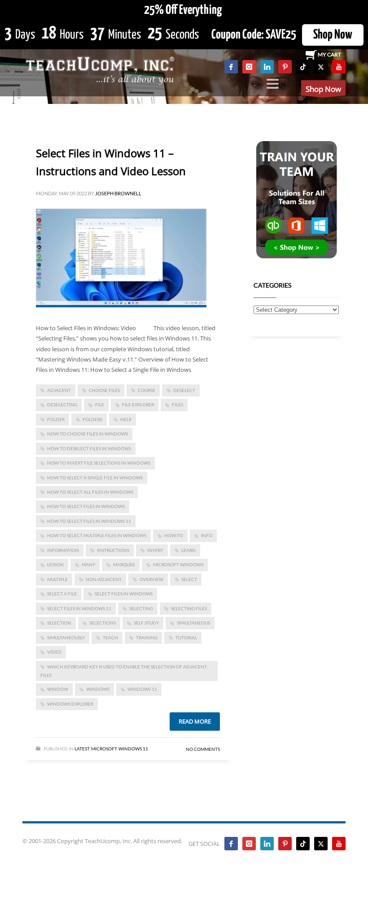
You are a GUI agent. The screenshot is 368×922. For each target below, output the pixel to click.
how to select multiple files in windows (96, 535)
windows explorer (70, 704)
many (88, 564)
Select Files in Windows (124, 593)
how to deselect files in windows (89, 448)
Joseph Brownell (118, 193)
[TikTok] (303, 66)
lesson (55, 564)
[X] (321, 66)
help (125, 419)
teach (110, 637)
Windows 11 (142, 689)
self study (146, 622)
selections (102, 622)
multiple (57, 579)
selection (59, 622)
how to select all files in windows (90, 492)
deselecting (62, 404)
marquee (124, 564)
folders (92, 419)
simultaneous (193, 622)
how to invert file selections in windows (98, 462)
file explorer (138, 404)
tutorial (186, 637)
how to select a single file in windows (95, 477)
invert (155, 550)
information (63, 550)
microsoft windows (178, 564)
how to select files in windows (86, 506)
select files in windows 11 (79, 608)
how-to (173, 535)
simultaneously (66, 637)
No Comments (203, 749)
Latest (81, 748)
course (146, 390)
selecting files (189, 608)
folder (56, 419)
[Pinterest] (285, 66)
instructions (113, 550)
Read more (195, 721)
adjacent (59, 390)
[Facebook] (231, 66)
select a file (62, 593)
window (57, 689)
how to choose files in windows (87, 433)
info (206, 535)
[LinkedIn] (267, 66)
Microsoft (104, 748)
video (54, 652)
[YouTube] (339, 66)
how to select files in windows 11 (89, 521)
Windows (98, 689)
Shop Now (332, 35)
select (189, 579)
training (147, 637)
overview (151, 579)
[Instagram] (249, 66)
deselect (184, 390)
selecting (141, 608)
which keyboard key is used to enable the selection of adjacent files (123, 671)
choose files (104, 390)
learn (188, 550)
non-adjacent (104, 579)
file (99, 404)
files (177, 404)
